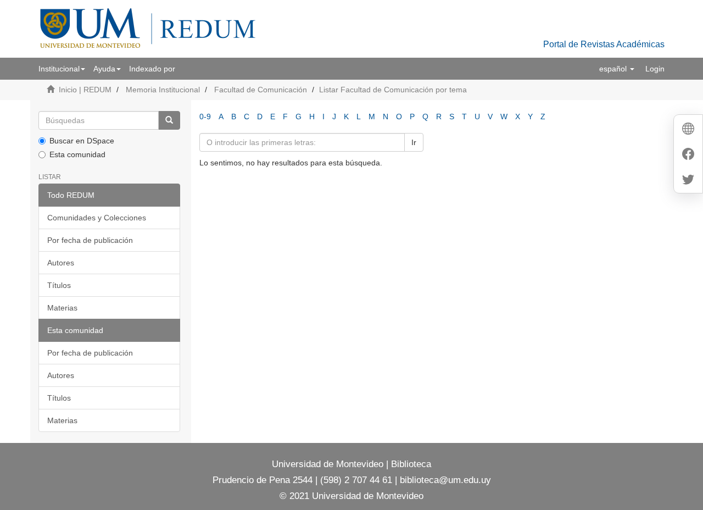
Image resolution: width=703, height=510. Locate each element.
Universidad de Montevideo (329, 464)
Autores (60, 262)
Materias (62, 307)
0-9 (205, 116)
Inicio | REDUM (85, 89)
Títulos (59, 285)
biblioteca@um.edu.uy (445, 480)
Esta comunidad (77, 154)
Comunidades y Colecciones (96, 217)
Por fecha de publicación (90, 240)
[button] (61, 68)
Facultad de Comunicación (260, 89)
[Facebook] (688, 155)
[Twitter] (688, 180)
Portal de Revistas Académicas (604, 44)
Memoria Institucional (163, 89)
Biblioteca (409, 464)
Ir (413, 142)
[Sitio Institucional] (688, 130)
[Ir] (169, 120)
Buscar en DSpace (81, 140)
